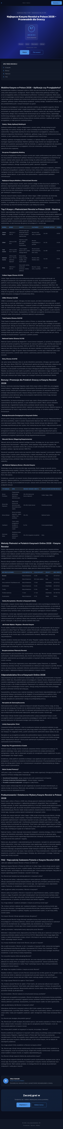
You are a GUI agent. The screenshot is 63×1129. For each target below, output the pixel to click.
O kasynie (7, 67)
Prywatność (26, 1125)
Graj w (25, 52)
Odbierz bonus (39, 1105)
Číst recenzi (36, 52)
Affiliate (38, 1125)
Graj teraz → (56, 3)
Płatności (7, 73)
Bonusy (7, 70)
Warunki (33, 1125)
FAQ (6, 77)
